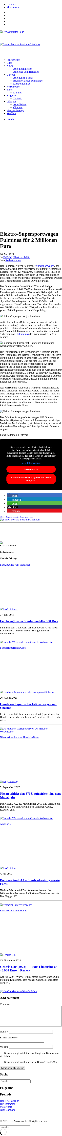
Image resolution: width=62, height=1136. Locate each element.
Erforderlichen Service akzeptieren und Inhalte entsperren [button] (31, 479)
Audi (2, 823)
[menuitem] (34, 4)
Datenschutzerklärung (24, 1115)
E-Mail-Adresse (9, 1037)
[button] (12, 495)
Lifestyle (11, 101)
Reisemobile (13, 86)
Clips (9, 62)
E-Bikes (17, 92)
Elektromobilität (21, 83)
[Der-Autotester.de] (31, 35)
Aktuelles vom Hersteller (26, 71)
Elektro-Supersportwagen (10, 517)
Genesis (17, 910)
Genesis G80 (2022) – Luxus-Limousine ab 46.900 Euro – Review (29, 968)
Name (4, 1031)
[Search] (15, 1081)
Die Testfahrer (7, 1103)
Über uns (11, 4)
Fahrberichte (13, 59)
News (10, 65)
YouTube (11, 113)
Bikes (10, 89)
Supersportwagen (45, 265)
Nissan (3, 737)
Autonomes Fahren (23, 77)
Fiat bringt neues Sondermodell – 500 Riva (29, 621)
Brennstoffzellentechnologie (27, 80)
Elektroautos (22, 334)
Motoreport (6, 1106)
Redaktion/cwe (13, 260)
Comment (5, 1004)
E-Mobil (11, 74)
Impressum (5, 1115)
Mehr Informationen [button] (31, 463)
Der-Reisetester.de (9, 1100)
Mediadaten (13, 7)
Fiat (2, 564)
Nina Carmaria (7, 1109)
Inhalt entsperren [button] (31, 469)
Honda (16, 647)
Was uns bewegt (15, 110)
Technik (17, 98)
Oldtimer (17, 107)
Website (4, 1046)
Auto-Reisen (19, 104)
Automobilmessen (22, 68)
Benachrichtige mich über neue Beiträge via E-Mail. (31, 1062)
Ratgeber (11, 95)
